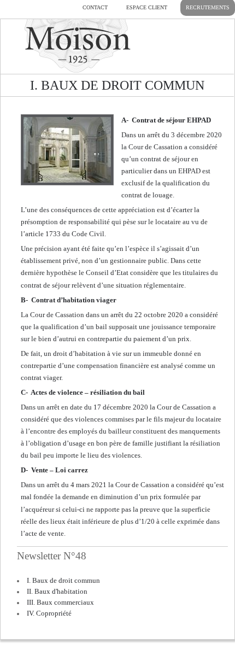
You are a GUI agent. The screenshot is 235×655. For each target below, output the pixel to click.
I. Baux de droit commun (63, 580)
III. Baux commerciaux (60, 602)
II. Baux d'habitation (57, 591)
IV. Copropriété (49, 613)
